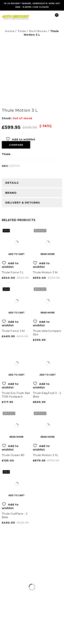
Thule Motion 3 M (45, 272)
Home (9, 31)
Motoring (10, 587)
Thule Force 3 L (13, 272)
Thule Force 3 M (13, 331)
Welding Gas (38, 592)
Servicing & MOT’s (34, 587)
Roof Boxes (38, 31)
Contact (57, 592)
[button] (16, 254)
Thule (21, 31)
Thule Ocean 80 (13, 455)
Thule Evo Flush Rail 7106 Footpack (16, 394)
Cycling (6, 592)
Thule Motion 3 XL (45, 455)
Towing (20, 592)
